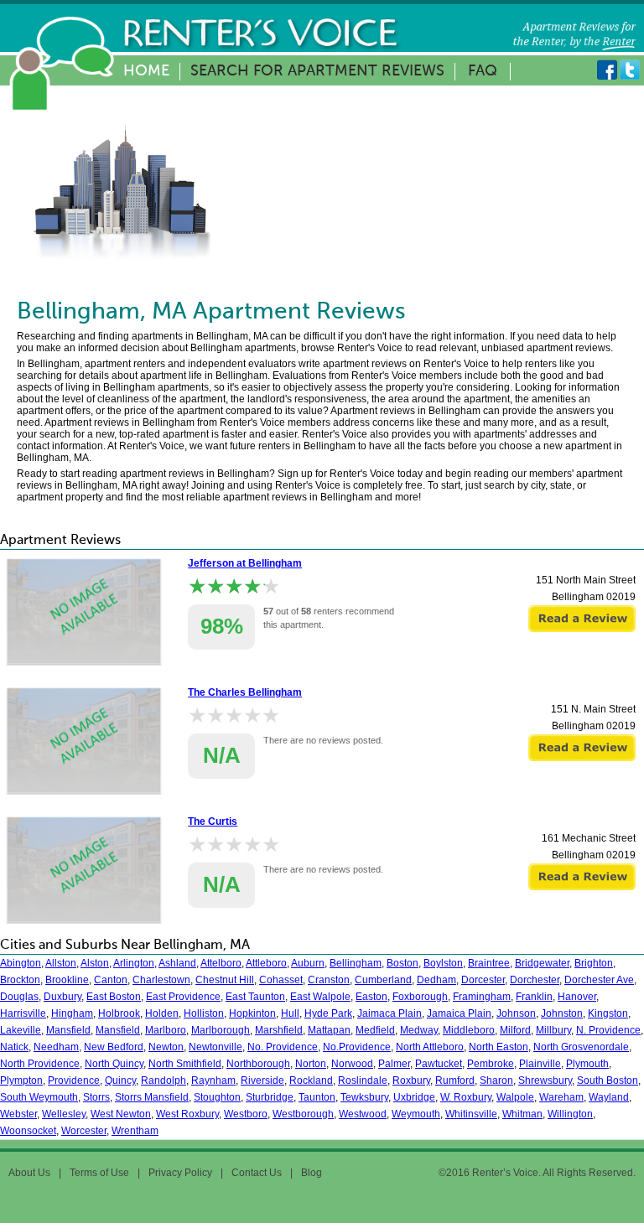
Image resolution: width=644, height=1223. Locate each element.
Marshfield (279, 1030)
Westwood (363, 1114)
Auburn (308, 963)
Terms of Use (99, 1173)
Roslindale (362, 1080)
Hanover (577, 997)
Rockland (311, 1080)
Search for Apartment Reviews (317, 71)
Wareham (561, 1097)
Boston (402, 963)
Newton (166, 1047)
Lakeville (20, 1030)
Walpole (515, 1097)
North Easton (498, 1047)
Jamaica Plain (459, 1013)
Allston (60, 963)
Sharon (496, 1080)
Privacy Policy (180, 1173)
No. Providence (282, 1047)
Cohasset (281, 980)
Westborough (303, 1114)
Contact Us (256, 1173)
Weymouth (416, 1114)
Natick (14, 1047)
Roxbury (411, 1080)
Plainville (540, 1064)
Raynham (213, 1080)
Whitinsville (471, 1114)
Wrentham (135, 1131)
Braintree (489, 963)
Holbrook (119, 1013)
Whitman (522, 1114)
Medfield (375, 1030)
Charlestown (161, 980)
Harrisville (23, 1013)
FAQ (482, 71)
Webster (18, 1114)
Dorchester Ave (599, 980)
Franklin (534, 997)
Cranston (329, 980)
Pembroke (490, 1064)
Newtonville (215, 1047)
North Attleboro (430, 1047)
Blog (311, 1173)
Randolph (163, 1080)
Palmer (394, 1064)
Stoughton (217, 1097)
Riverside (262, 1080)
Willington (570, 1114)
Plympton (21, 1080)
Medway (419, 1030)
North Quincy (114, 1064)
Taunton (317, 1097)
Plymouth (587, 1064)
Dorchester (534, 980)
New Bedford (113, 1047)
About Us (29, 1173)
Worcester (83, 1131)
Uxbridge (414, 1097)
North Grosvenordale (581, 1047)
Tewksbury (364, 1097)
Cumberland (383, 980)
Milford (515, 1030)
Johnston (562, 1013)
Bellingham (356, 963)
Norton (310, 1064)
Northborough (258, 1064)
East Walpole (320, 997)
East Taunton (255, 997)
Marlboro (165, 1030)
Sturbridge (269, 1097)
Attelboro (221, 963)
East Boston (113, 997)
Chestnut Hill (224, 980)
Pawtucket (438, 1064)
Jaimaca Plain (389, 1013)
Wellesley (64, 1114)
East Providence (183, 997)
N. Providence (608, 1030)
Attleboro (266, 963)
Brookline (67, 980)
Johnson (516, 1013)
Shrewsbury (545, 1080)
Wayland (609, 1097)
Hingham (72, 1013)
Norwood (352, 1064)
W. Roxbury (465, 1097)
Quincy (120, 1080)
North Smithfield (184, 1064)
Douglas (19, 997)
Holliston (204, 1013)
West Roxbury (187, 1114)
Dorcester (483, 980)
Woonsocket (28, 1131)
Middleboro (469, 1030)
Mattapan (329, 1030)
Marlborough (220, 1030)
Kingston (608, 1013)
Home (146, 71)
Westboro (245, 1114)
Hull (290, 1013)
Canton (110, 980)
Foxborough (420, 997)
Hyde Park (328, 1013)
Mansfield (68, 1030)
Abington (20, 963)
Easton (371, 997)
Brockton (20, 980)
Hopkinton (252, 1013)
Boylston (443, 963)
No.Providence (357, 1047)
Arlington (133, 963)
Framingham (482, 997)
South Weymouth (39, 1097)
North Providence (40, 1064)
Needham (56, 1047)
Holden (162, 1013)
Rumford (455, 1080)
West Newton (121, 1114)
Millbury (553, 1030)
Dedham (436, 980)
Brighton (593, 963)
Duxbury (62, 997)
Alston (94, 963)
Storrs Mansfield (152, 1097)
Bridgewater (542, 963)
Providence (74, 1080)
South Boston (607, 1080)
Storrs (96, 1097)
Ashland (177, 963)
